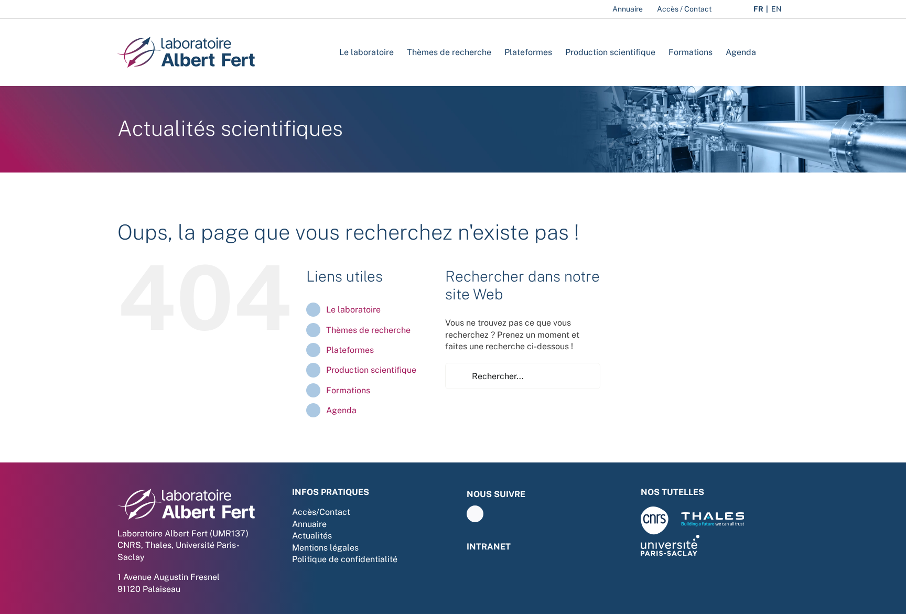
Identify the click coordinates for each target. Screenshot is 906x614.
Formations (348, 390)
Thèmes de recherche (368, 330)
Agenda (341, 410)
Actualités (312, 536)
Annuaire (309, 524)
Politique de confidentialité (344, 559)
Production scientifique (371, 370)
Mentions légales (325, 548)
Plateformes (350, 350)
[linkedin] (475, 513)
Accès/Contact (321, 512)
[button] (772, 52)
